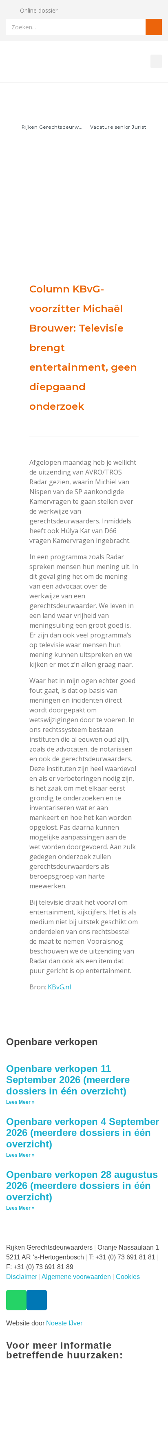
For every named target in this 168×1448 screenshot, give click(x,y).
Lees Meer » (20, 1102)
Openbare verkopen (52, 1041)
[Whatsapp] (16, 1300)
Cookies (128, 1276)
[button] (156, 61)
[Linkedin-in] (37, 1300)
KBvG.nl (60, 986)
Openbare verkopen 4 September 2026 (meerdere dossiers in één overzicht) (82, 1132)
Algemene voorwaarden (76, 1276)
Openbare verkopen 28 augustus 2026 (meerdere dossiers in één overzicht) (82, 1185)
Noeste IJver (64, 1323)
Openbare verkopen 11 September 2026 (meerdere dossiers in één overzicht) (68, 1079)
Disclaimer (21, 1276)
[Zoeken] (154, 27)
